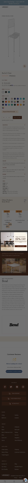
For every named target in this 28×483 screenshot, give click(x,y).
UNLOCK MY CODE (20, 246)
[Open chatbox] (25, 480)
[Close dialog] (26, 233)
